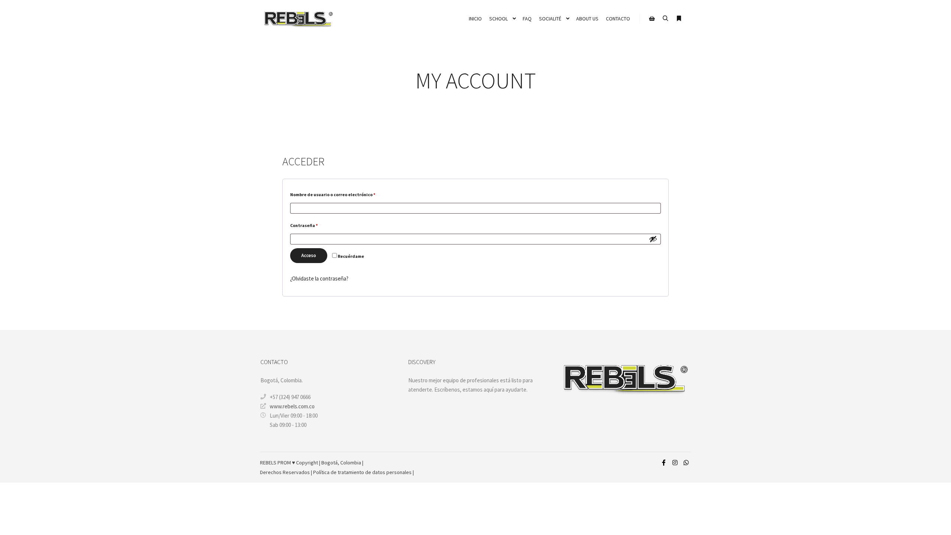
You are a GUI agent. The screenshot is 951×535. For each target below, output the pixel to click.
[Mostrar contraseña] (653, 239)
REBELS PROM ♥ (278, 462)
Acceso (308, 255)
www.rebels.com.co (292, 406)
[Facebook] (664, 462)
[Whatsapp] (686, 462)
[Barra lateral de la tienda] (652, 18)
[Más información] (678, 18)
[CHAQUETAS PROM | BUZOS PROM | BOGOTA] (297, 19)
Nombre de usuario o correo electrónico (345, 194)
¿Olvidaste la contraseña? (319, 278)
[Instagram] (675, 462)
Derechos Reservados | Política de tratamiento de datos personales (336, 472)
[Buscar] (665, 18)
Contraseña (316, 225)
